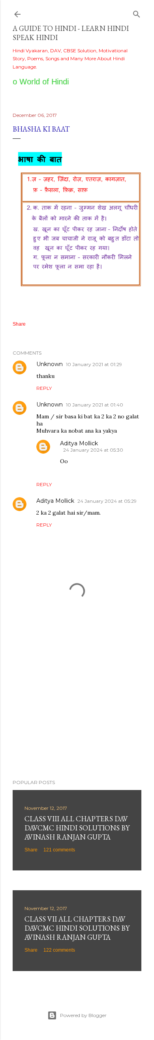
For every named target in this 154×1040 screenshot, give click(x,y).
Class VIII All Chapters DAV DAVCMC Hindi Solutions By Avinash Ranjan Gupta (77, 828)
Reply (44, 388)
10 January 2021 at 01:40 (94, 405)
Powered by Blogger (83, 1015)
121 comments (59, 850)
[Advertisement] (77, 709)
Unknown (49, 364)
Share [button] (19, 324)
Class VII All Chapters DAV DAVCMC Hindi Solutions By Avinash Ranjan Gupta (77, 928)
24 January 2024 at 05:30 (93, 450)
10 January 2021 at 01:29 (94, 364)
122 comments (59, 950)
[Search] (136, 12)
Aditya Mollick (79, 443)
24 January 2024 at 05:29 (107, 501)
